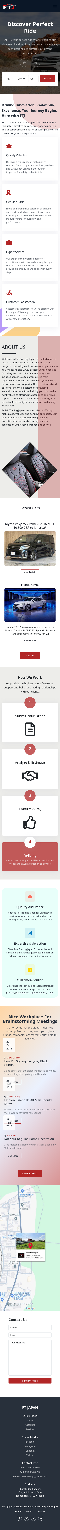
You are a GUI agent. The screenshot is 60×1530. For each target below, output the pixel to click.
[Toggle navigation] (54, 6)
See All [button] (30, 651)
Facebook (30, 1437)
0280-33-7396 (30, 1463)
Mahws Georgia (14, 1092)
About (29, 1507)
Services (30, 1424)
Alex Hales (11, 1130)
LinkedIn (30, 1446)
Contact (41, 1507)
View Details (30, 567)
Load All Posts (30, 1169)
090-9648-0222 (30, 1467)
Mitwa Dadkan (13, 1053)
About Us (30, 1420)
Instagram (30, 1441)
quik (52, 1502)
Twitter (30, 1450)
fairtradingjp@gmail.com (30, 1472)
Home (30, 1415)
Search (47, 74)
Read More (12, 1151)
